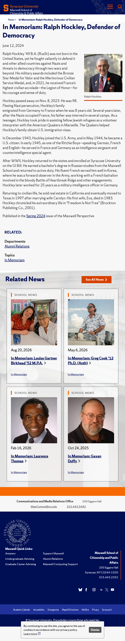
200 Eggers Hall (108, 567)
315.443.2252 (108, 577)
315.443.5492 (76, 506)
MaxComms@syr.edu (44, 506)
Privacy (95, 609)
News (11, 19)
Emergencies (53, 609)
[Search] (120, 7)
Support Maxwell (53, 553)
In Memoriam (15, 260)
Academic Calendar (21, 609)
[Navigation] (110, 6)
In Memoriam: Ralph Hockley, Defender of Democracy (51, 19)
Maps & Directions (70, 609)
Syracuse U (107, 609)
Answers (10, 553)
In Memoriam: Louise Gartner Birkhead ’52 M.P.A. (34, 360)
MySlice (85, 609)
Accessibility (38, 609)
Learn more (30, 633)
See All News (95, 279)
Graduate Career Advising (20, 564)
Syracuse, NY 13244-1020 (101, 572)
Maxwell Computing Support (60, 564)
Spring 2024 (35, 216)
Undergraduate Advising (19, 559)
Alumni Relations (17, 246)
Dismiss (95, 629)
